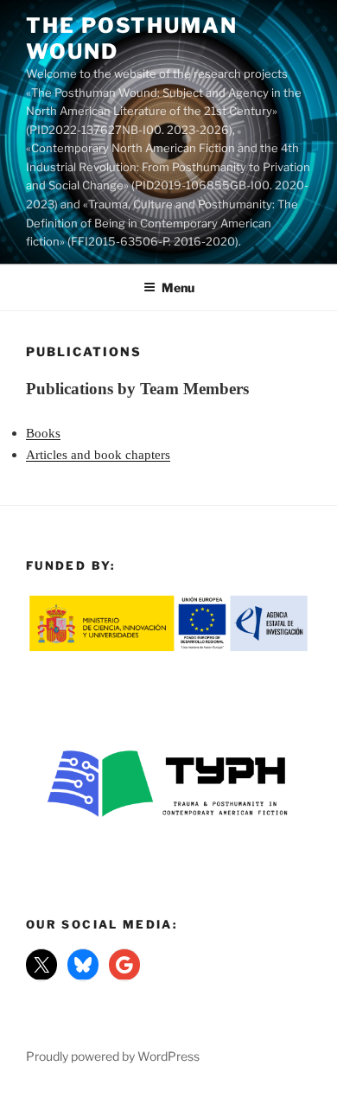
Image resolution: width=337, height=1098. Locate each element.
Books (43, 433)
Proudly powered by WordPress (113, 1056)
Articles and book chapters (98, 455)
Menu (178, 287)
